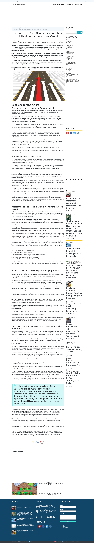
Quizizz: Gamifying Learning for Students (72, 310)
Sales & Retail (69, 78)
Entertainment (69, 53)
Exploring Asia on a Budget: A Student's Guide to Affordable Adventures (50, 494)
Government (69, 58)
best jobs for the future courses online (43, 41)
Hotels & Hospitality (71, 61)
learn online (21, 42)
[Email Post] (42, 443)
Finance (68, 55)
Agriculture (69, 42)
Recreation (68, 76)
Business (68, 46)
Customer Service (70, 50)
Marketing (68, 69)
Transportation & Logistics (72, 81)
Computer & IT (69, 47)
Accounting (69, 41)
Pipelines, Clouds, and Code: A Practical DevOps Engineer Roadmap (74, 293)
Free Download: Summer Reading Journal (74, 349)
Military (68, 72)
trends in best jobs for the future (54, 42)
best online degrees (58, 41)
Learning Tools (78, 4)
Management (69, 67)
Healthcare (68, 59)
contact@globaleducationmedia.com (20, 1)
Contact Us (65, 527)
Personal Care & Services (72, 74)
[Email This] (33, 442)
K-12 (67, 64)
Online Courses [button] (60, 4)
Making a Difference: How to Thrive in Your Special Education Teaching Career (24, 494)
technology (43, 42)
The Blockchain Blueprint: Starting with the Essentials (74, 252)
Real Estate (69, 75)
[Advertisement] (47, 16)
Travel (67, 83)
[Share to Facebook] (38, 442)
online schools (36, 42)
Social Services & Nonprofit (72, 80)
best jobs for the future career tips (25, 28)
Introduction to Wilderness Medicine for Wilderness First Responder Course (73, 204)
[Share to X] (36, 442)
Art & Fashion (69, 45)
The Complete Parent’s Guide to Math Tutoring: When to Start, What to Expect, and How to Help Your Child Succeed (74, 229)
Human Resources (70, 62)
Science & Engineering (71, 79)
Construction (69, 48)
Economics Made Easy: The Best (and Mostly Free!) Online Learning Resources (74, 271)
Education (68, 51)
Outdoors (68, 73)
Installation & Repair (71, 63)
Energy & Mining (70, 52)
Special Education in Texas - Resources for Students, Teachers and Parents (72, 331)
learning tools (28, 42)
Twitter (90, 1)
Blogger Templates (66, 541)
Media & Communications (72, 70)
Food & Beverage (70, 57)
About (64, 526)
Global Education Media (45, 517)
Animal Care (69, 44)
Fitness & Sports (70, 56)
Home (54, 4)
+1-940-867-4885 (7, 1)
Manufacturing (69, 68)
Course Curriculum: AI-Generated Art (73, 362)
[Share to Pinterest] (40, 442)
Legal (67, 65)
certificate (15, 42)
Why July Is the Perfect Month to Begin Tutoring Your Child (73, 378)
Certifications (70, 4)
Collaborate (65, 528)
